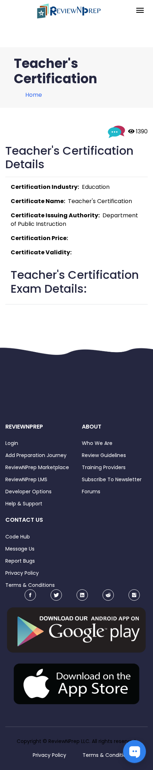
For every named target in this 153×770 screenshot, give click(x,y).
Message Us (20, 548)
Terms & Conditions (30, 585)
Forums (91, 491)
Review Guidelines (104, 455)
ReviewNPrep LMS (26, 479)
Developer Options (28, 491)
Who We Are (97, 443)
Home (33, 95)
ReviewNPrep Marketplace (37, 467)
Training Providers (104, 467)
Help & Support (23, 503)
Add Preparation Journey (36, 455)
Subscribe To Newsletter (112, 479)
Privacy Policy (22, 573)
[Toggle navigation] (140, 11)
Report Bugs (20, 560)
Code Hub (17, 536)
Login (11, 443)
